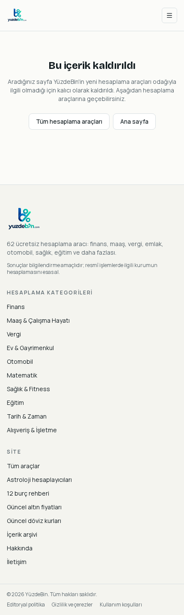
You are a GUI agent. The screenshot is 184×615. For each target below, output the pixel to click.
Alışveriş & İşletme (32, 430)
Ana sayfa (134, 121)
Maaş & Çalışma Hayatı (38, 320)
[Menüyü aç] (169, 15)
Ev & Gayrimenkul (30, 348)
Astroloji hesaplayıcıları (39, 479)
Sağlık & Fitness (28, 389)
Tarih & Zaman (27, 416)
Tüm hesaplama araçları (69, 121)
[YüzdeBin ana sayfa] (17, 15)
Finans (16, 307)
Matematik (22, 375)
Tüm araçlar (23, 466)
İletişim (17, 562)
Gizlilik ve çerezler (72, 604)
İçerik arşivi (22, 534)
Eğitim (15, 402)
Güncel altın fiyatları (34, 507)
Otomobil (20, 361)
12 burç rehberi (28, 493)
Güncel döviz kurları (34, 521)
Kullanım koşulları (121, 604)
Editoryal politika (26, 604)
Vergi (14, 334)
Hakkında (20, 548)
